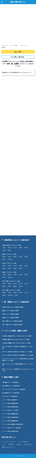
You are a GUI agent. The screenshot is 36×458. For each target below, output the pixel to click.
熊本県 (20, 292)
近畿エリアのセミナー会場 (9, 272)
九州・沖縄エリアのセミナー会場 (11, 290)
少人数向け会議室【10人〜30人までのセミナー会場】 (16, 343)
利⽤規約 (11, 444)
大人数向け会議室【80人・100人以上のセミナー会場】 (17, 336)
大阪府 (20, 274)
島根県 (9, 283)
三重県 (4, 274)
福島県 (9, 250)
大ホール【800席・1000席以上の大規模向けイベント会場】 (17, 347)
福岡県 (4, 292)
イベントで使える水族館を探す (10, 417)
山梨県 (26, 265)
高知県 (20, 286)
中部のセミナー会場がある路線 (10, 314)
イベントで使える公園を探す (9, 399)
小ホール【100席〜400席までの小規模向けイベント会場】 (18, 355)
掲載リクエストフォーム (8, 447)
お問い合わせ (27, 444)
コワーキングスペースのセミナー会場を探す (14, 389)
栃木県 (9, 256)
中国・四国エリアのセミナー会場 (11, 281)
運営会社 (19, 444)
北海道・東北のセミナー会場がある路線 (12, 307)
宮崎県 (4, 295)
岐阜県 (9, 268)
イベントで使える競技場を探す (10, 406)
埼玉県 (20, 256)
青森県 (9, 247)
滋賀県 (9, 274)
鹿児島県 (10, 295)
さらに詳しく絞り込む (17, 57)
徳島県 (4, 286)
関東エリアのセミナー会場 (9, 254)
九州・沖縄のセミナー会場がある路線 (12, 324)
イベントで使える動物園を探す (10, 413)
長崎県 (15, 292)
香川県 (9, 286)
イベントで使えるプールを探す (10, 410)
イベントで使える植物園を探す (10, 420)
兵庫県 (26, 274)
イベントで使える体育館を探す (10, 403)
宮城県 (20, 247)
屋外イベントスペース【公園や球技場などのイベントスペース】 (18, 364)
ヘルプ (4, 444)
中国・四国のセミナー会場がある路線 (12, 321)
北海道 (4, 247)
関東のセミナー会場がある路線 (10, 310)
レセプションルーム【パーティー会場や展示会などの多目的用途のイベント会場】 (18, 359)
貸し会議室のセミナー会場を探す (11, 385)
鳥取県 (4, 283)
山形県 (4, 250)
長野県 (4, 268)
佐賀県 (9, 292)
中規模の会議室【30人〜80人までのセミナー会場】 (16, 339)
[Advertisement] (18, 24)
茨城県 (4, 256)
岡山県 (15, 283)
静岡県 (15, 268)
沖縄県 (16, 295)
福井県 (20, 265)
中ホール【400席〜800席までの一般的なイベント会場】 (17, 351)
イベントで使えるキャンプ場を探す (11, 427)
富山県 (9, 265)
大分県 (26, 292)
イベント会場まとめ (23, 441)
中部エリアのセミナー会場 (9, 263)
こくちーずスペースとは (8, 441)
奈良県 (4, 277)
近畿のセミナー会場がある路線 (10, 317)
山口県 (26, 283)
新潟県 (4, 265)
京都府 (15, 274)
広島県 (20, 283)
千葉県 (26, 256)
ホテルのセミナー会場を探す (9, 396)
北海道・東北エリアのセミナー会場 (11, 245)
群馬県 (15, 256)
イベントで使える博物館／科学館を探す (12, 424)
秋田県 (26, 247)
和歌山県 (10, 277)
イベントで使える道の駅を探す (10, 431)
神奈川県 (10, 259)
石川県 (15, 265)
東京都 (4, 259)
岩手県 (15, 247)
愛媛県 (15, 286)
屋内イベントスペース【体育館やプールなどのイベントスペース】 (18, 370)
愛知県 (20, 268)
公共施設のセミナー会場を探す (10, 382)
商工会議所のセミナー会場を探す (11, 392)
